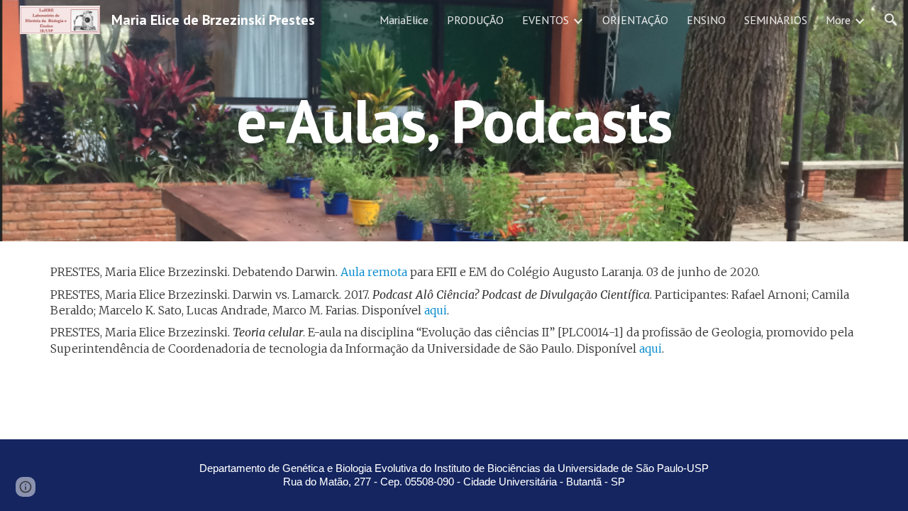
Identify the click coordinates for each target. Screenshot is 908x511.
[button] (891, 20)
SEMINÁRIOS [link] (775, 20)
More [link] (838, 20)
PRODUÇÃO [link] (475, 20)
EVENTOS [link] (545, 20)
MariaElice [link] (404, 20)
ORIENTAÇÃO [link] (635, 20)
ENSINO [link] (706, 20)
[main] (454, 120)
